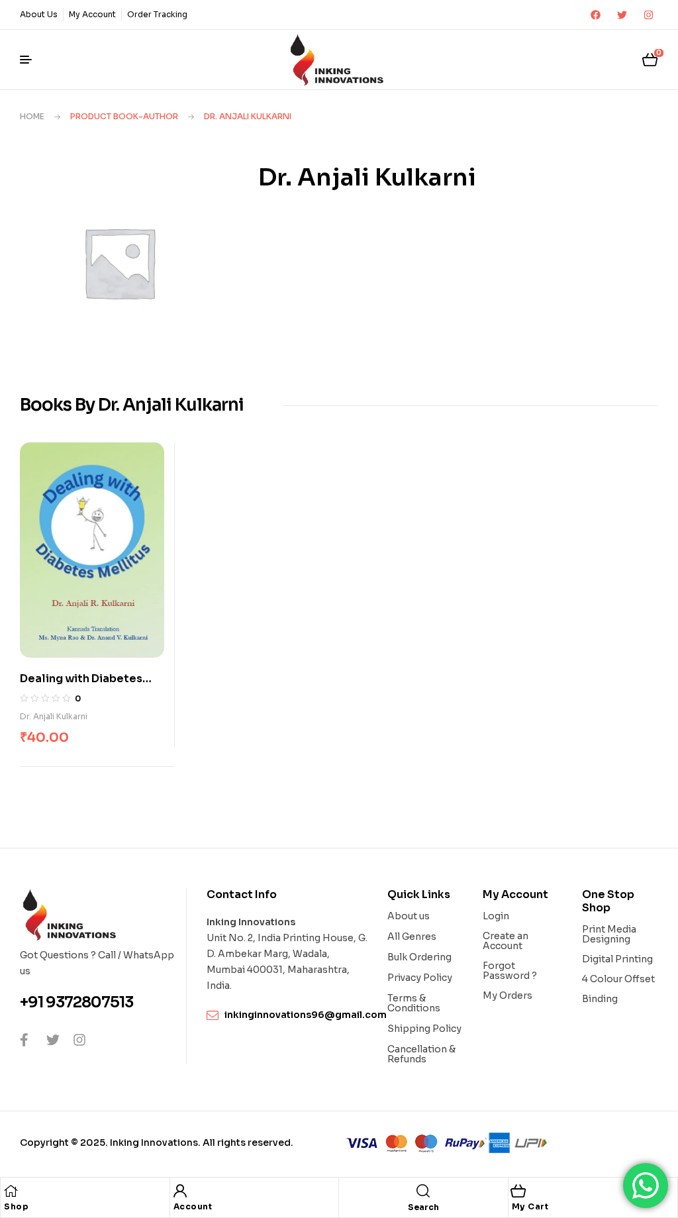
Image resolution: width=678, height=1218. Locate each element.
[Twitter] (622, 15)
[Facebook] (595, 15)
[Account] (180, 1190)
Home (32, 116)
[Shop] (10, 1190)
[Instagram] (648, 15)
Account (193, 1206)
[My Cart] (518, 1190)
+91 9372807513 (76, 1002)
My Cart (530, 1206)
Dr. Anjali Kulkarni (53, 716)
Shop (16, 1206)
